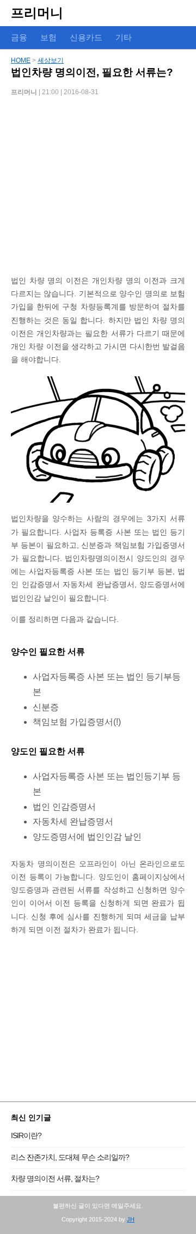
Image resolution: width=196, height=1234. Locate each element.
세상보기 (51, 60)
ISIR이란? (26, 1135)
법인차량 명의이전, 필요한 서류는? (92, 72)
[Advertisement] (98, 189)
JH (130, 1219)
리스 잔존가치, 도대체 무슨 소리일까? (70, 1157)
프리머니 (37, 12)
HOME (20, 60)
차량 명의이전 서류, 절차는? (55, 1178)
